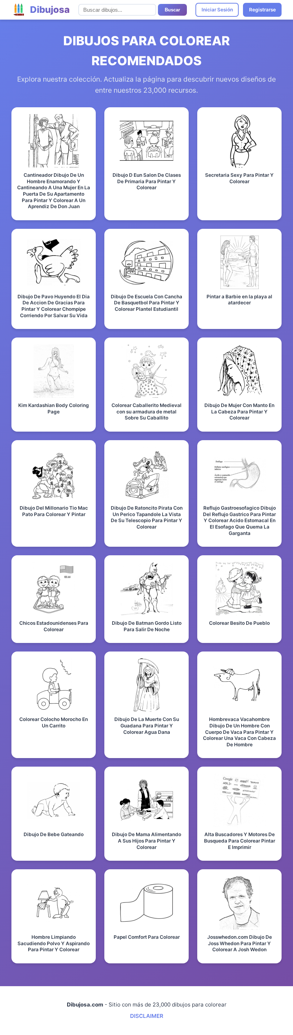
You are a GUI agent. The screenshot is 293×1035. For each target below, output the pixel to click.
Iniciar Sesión (217, 9)
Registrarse (262, 9)
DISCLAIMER (146, 1016)
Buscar (172, 9)
